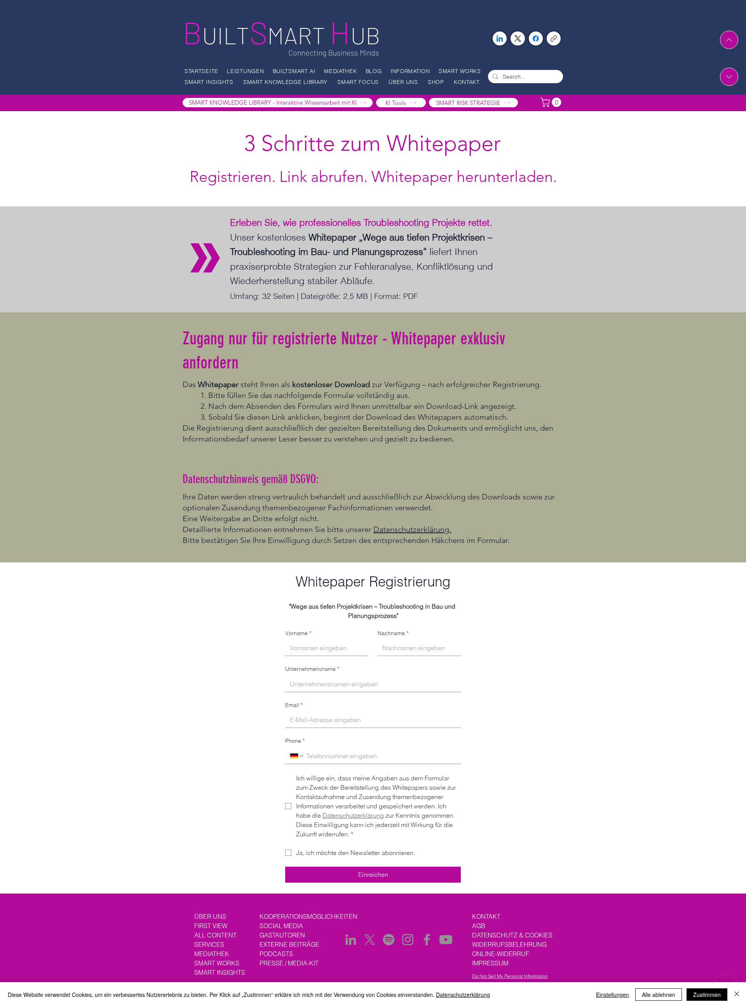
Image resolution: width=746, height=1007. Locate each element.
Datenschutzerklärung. (412, 529)
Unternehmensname (312, 668)
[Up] (729, 40)
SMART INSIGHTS (219, 972)
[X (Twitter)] (518, 38)
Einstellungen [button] (612, 994)
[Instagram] (407, 939)
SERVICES (209, 944)
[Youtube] (445, 939)
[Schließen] (736, 994)
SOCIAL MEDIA (281, 926)
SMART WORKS (216, 963)
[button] (247, 71)
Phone (295, 740)
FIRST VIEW (210, 926)
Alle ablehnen (658, 994)
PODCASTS (277, 954)
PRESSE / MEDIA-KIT (289, 963)
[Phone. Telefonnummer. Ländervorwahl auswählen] (297, 756)
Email (293, 705)
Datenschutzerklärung (463, 994)
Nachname (393, 633)
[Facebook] (536, 38)
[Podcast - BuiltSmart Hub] (388, 939)
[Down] (729, 77)
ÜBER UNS (210, 916)
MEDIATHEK (211, 954)
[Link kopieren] (554, 38)
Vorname (298, 633)
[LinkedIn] (500, 38)
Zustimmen (707, 994)
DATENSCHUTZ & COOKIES (512, 935)
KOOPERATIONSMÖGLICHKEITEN (308, 916)
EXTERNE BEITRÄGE (289, 944)
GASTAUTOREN (282, 935)
